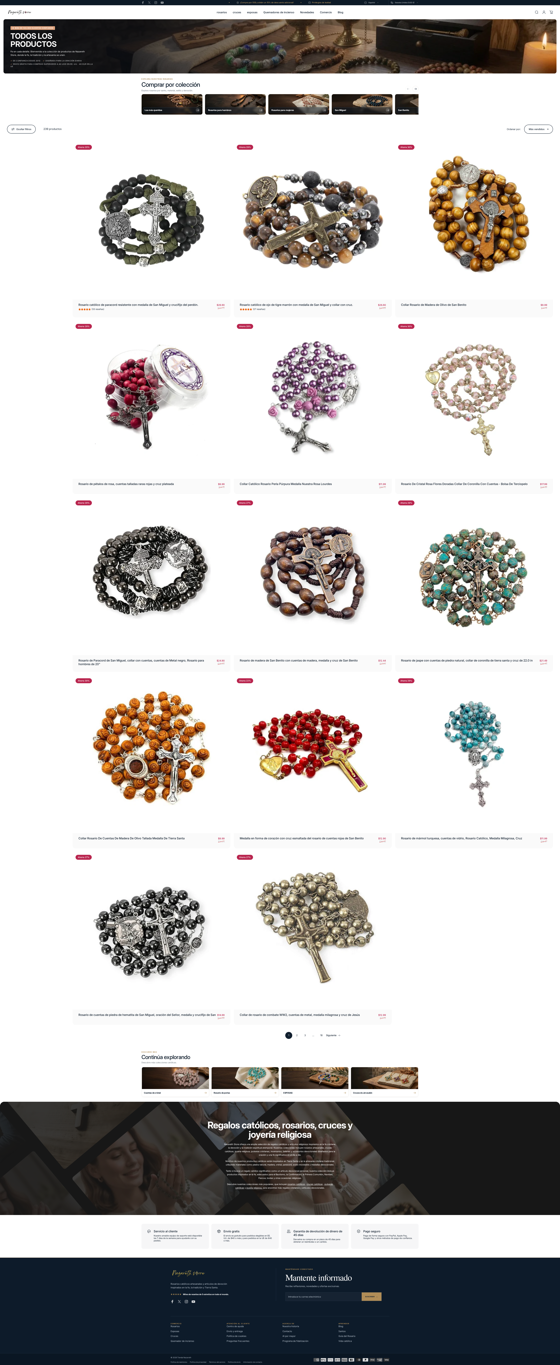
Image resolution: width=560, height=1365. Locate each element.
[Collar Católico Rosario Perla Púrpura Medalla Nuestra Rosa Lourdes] (313, 400)
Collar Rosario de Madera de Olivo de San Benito (433, 305)
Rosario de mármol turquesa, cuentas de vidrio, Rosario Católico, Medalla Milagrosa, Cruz (461, 838)
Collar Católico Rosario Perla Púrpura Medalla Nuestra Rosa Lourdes (286, 484)
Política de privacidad (198, 1362)
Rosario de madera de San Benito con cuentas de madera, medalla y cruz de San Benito (299, 660)
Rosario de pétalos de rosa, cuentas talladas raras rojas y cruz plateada (126, 484)
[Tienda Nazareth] (188, 1273)
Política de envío (234, 1362)
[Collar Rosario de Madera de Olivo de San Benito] (474, 221)
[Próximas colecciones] (415, 89)
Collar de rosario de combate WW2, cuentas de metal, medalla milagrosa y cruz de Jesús (300, 1015)
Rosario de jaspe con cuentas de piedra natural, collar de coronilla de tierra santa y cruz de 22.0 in (467, 660)
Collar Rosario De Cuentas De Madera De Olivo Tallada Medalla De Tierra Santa (131, 838)
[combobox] (371, 2)
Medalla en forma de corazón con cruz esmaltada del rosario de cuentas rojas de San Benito (302, 838)
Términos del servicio (217, 1362)
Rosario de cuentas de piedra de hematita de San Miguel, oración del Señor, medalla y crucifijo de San (147, 1015)
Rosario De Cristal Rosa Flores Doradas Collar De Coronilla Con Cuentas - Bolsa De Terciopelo (464, 484)
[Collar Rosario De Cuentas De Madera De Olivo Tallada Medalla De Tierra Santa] (151, 754)
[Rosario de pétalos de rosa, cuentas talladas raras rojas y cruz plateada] (151, 400)
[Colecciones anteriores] (408, 89)
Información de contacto (252, 1362)
